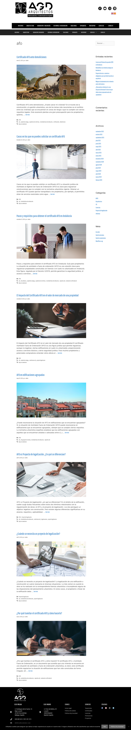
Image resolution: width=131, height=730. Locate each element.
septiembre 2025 (100, 137)
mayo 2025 (98, 147)
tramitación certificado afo (71, 281)
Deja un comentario (23, 124)
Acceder (98, 232)
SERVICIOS (101, 26)
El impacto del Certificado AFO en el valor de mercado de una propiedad (48, 295)
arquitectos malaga (24, 122)
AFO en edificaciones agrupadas (31, 374)
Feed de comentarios (101, 238)
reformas (98, 214)
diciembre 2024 (99, 159)
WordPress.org (99, 241)
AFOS (20, 120)
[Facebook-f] (100, 8)
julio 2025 (98, 140)
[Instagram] (109, 8)
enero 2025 (98, 156)
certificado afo (56, 122)
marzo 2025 (98, 153)
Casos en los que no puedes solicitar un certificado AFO (41, 136)
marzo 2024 (98, 177)
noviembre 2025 (100, 131)
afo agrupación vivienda (25, 440)
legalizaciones (44, 519)
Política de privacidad (117, 726)
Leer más (27, 115)
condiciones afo (32, 360)
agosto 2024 (99, 165)
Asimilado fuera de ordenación (46, 122)
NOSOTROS (20, 26)
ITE (96, 204)
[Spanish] (115, 13)
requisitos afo (62, 281)
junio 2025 (98, 144)
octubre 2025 (99, 134)
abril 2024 (98, 174)
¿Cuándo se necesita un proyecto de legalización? (38, 533)
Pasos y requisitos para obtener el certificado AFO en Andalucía (44, 215)
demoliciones (63, 122)
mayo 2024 (98, 171)
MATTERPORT (92, 26)
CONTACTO (110, 26)
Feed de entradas (100, 235)
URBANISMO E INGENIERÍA (43, 26)
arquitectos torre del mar (34, 122)
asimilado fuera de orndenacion (27, 678)
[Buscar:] (105, 43)
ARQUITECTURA (30, 26)
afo (19, 122)
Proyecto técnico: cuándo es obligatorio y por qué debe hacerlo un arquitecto (105, 75)
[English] (112, 13)
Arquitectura (99, 201)
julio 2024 (98, 168)
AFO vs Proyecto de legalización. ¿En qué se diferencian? (41, 454)
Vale (104, 726)
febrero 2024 (99, 180)
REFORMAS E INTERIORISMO (60, 26)
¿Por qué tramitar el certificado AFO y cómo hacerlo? (39, 613)
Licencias (98, 207)
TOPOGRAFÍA (83, 26)
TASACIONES (74, 26)
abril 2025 (98, 150)
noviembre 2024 (100, 162)
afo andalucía (23, 281)
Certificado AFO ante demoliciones (32, 57)
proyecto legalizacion (41, 360)
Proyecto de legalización (27, 517)
